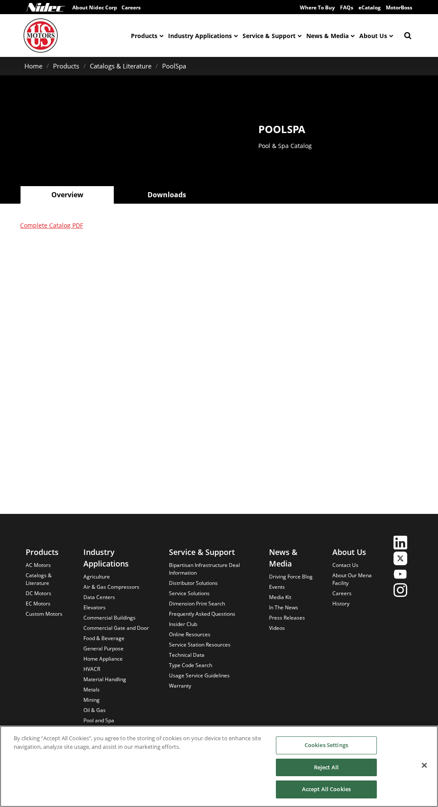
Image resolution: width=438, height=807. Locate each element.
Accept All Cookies (326, 789)
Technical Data (186, 655)
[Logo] (46, 7)
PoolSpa (174, 66)
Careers (342, 593)
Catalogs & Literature (120, 66)
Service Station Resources (200, 644)
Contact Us (345, 565)
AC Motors (38, 565)
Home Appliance (103, 658)
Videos (277, 628)
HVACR (91, 669)
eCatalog (369, 7)
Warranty (180, 685)
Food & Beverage (103, 638)
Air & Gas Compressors (111, 586)
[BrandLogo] (41, 35)
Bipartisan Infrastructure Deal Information (204, 568)
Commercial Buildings (109, 617)
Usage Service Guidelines (199, 675)
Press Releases (287, 617)
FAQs (346, 7)
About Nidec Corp (94, 7)
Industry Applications (200, 36)
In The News (283, 607)
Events (277, 586)
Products (144, 36)
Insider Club (183, 624)
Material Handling (104, 679)
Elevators (94, 607)
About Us (373, 36)
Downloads (167, 194)
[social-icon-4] (400, 591)
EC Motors (38, 603)
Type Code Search (190, 665)
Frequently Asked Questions (202, 613)
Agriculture (96, 576)
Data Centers (99, 597)
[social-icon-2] (400, 559)
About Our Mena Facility (352, 579)
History (340, 603)
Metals (91, 689)
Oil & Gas (94, 710)
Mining (91, 699)
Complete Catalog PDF (51, 225)
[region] (219, 766)
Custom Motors (44, 613)
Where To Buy (317, 7)
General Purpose (103, 648)
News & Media (327, 36)
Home (33, 66)
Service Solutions (189, 593)
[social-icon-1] (400, 544)
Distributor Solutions (193, 583)
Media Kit (280, 597)
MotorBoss (399, 7)
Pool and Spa (98, 720)
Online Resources (189, 634)
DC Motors (38, 593)
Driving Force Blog (291, 576)
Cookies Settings (326, 745)
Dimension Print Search (197, 603)
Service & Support (269, 36)
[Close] (424, 765)
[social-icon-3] (400, 575)
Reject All (326, 767)
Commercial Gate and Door (116, 628)
